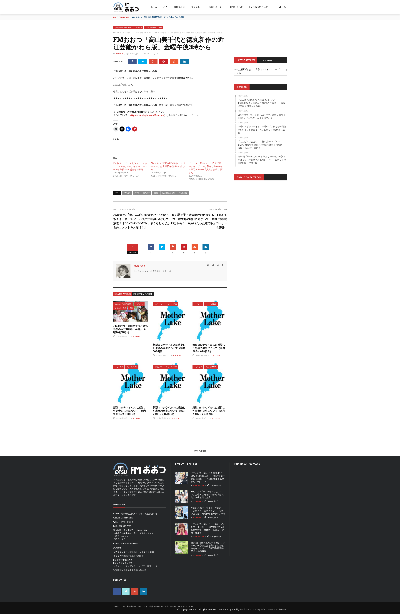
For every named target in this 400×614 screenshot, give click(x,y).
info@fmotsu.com (129, 543)
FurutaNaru (198, 485)
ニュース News (171, 304)
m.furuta (119, 54)
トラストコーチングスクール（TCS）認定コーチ (135, 566)
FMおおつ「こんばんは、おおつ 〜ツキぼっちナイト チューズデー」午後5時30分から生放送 (130, 166)
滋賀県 (156, 193)
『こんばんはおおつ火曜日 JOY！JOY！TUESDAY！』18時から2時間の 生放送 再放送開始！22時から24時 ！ (208, 477)
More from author (142, 294)
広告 (165, 6)
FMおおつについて (258, 6)
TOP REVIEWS (266, 60)
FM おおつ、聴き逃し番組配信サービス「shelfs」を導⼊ (158, 17)
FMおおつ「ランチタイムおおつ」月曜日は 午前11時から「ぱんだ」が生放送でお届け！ (207, 494)
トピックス (138, 28)
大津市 (137, 193)
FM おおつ (193, 609)
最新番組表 (179, 6)
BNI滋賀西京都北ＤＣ (123, 560)
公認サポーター (216, 6)
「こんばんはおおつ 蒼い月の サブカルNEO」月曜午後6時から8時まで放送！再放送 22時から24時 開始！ (207, 528)
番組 (160, 28)
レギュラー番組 (150, 28)
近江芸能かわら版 (168, 193)
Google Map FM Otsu (123, 517)
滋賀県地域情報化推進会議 (125, 570)
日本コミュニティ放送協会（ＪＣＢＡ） (131, 551)
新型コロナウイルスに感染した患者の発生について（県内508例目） (169, 348)
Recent (179, 464)
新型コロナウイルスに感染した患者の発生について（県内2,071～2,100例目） (129, 411)
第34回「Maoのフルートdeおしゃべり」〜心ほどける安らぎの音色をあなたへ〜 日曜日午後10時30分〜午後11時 (208, 547)
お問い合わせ (236, 6)
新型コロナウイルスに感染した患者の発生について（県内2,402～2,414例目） (208, 411)
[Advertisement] (260, 221)
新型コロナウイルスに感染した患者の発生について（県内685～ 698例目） (208, 348)
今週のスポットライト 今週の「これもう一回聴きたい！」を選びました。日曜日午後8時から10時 (208, 510)
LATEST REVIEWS (246, 60)
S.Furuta (197, 501)
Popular (192, 464)
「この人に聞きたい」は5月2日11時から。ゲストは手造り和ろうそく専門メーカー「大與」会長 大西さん (205, 168)
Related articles (123, 294)
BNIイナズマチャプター (124, 563)
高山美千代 (183, 193)
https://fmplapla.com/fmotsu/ (147, 115)
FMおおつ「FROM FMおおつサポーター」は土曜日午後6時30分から (168, 166)
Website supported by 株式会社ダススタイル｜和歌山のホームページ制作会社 (253, 609)
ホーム (153, 6)
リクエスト (196, 6)
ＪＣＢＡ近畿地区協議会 (124, 555)
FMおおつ (127, 193)
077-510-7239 (126, 522)
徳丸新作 (146, 193)
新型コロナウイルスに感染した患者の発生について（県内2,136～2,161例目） (169, 411)
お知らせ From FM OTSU (123, 28)
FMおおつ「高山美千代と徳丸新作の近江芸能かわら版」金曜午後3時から (130, 329)
